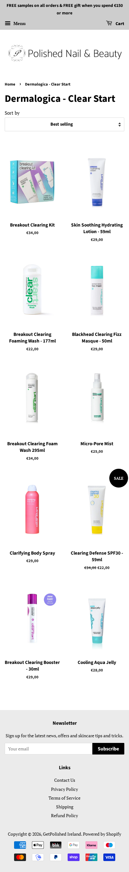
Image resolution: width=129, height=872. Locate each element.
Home (10, 84)
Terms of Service (64, 798)
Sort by (12, 113)
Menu (19, 23)
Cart (119, 24)
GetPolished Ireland (62, 834)
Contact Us (64, 780)
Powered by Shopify (102, 834)
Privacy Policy (64, 789)
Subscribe (108, 748)
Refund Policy (64, 815)
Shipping (64, 807)
